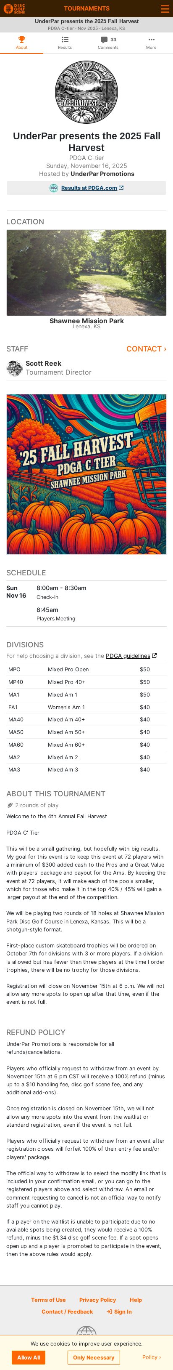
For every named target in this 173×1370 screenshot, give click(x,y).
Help (136, 1300)
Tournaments (87, 8)
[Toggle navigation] (165, 8)
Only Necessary (94, 1357)
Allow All (28, 1357)
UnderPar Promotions (102, 173)
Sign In (122, 1312)
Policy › (151, 1357)
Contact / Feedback (67, 1312)
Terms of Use (48, 1300)
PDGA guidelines (128, 655)
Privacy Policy (97, 1300)
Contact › (146, 348)
